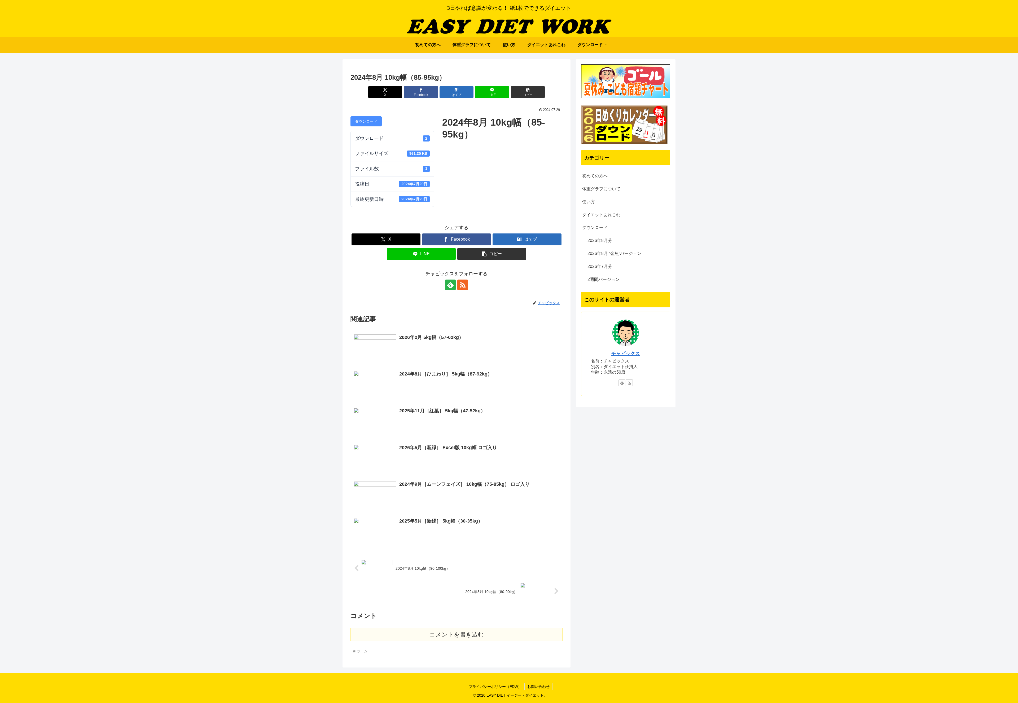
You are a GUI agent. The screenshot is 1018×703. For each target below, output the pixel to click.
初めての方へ (595, 176)
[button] (528, 92)
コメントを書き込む (456, 634)
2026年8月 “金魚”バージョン (614, 253)
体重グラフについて (601, 189)
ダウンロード (366, 121)
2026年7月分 (599, 266)
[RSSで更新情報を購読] (462, 285)
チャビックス (625, 353)
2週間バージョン (603, 279)
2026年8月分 (599, 240)
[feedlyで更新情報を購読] (450, 285)
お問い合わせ (538, 686)
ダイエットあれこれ (601, 215)
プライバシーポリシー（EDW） (495, 686)
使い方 (588, 202)
